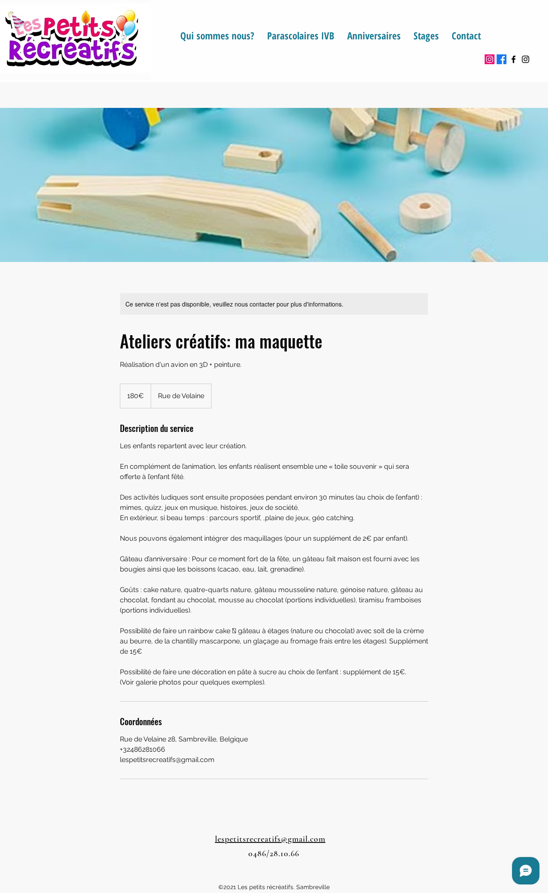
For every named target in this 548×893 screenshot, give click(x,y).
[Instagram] (489, 59)
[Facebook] (501, 59)
